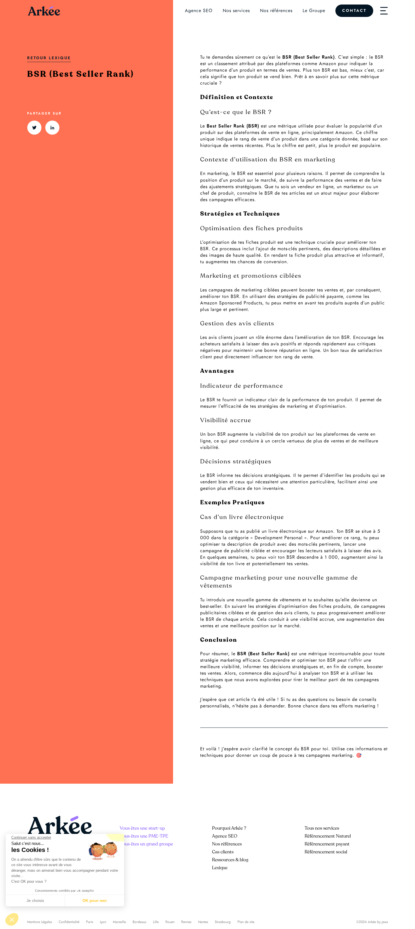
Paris (89, 922)
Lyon (103, 922)
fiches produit (261, 242)
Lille (156, 922)
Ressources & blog (230, 860)
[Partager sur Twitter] (34, 127)
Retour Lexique (49, 58)
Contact (354, 10)
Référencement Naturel (328, 836)
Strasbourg (223, 922)
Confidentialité (69, 922)
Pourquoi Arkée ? (229, 828)
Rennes (186, 922)
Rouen (169, 922)
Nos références (276, 11)
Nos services (236, 11)
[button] (12, 919)
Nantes (203, 922)
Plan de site (245, 922)
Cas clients (222, 852)
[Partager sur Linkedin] (52, 127)
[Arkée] (44, 11)
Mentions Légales (39, 922)
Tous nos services (322, 828)
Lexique (220, 868)
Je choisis (35, 900)
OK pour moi (94, 900)
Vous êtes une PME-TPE (144, 836)
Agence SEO (199, 11)
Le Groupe (314, 11)
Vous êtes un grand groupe (146, 844)
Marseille (119, 922)
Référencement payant (327, 844)
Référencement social (326, 852)
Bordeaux (139, 922)
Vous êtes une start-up (142, 828)
